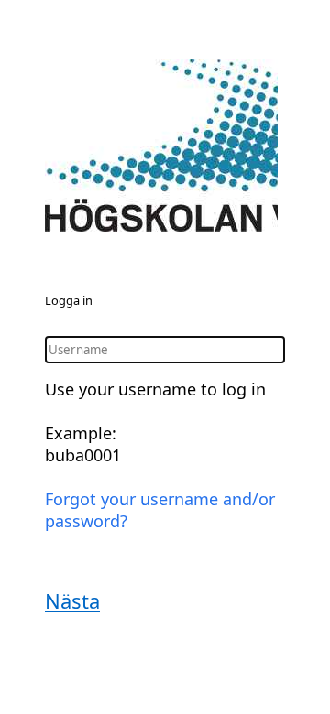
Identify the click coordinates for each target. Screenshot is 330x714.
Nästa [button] (72, 600)
